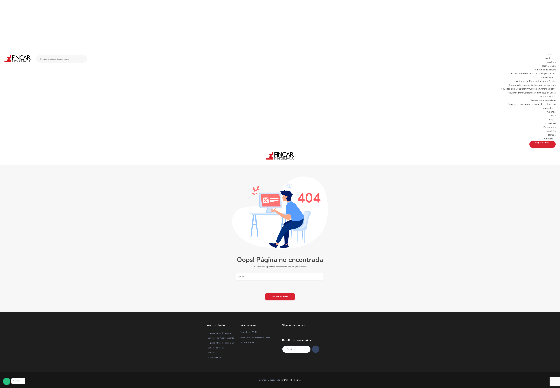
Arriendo (551, 111)
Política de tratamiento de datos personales (533, 73)
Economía (551, 131)
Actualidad (550, 123)
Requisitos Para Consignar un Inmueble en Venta (531, 92)
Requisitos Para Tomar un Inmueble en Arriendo (532, 104)
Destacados (549, 127)
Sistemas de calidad (545, 69)
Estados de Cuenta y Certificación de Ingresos (532, 85)
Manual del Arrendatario (543, 100)
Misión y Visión (548, 66)
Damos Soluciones (292, 380)
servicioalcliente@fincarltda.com (255, 337)
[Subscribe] (315, 349)
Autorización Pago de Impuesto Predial (536, 81)
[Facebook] (283, 332)
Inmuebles (212, 352)
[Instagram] (288, 332)
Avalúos (551, 62)
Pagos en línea (214, 357)
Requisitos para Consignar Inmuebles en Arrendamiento (528, 88)
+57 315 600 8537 (248, 342)
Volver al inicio (280, 296)
